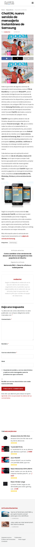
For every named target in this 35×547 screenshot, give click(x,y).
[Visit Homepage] (9, 3)
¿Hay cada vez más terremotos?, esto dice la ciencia (22, 523)
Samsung (13, 242)
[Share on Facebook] (6, 58)
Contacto (4, 541)
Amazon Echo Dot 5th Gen (20, 436)
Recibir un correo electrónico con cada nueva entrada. (16, 383)
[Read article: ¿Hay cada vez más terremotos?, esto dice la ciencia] (5, 524)
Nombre (5, 344)
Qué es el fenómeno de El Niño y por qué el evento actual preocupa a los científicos (22, 514)
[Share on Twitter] (17, 58)
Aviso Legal (21, 539)
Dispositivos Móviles (21, 10)
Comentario (6, 319)
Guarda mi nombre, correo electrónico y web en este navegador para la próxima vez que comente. (17, 372)
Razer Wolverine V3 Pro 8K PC (21, 469)
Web (3, 361)
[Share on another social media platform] (28, 58)
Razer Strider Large (18, 482)
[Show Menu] (33, 3)
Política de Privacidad (8, 539)
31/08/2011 (17, 32)
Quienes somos (6, 537)
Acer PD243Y (15, 458)
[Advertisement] (17, 414)
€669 (30, 452)
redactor (7, 32)
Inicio (3, 10)
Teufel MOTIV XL (17, 447)
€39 (16, 489)
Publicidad (18, 537)
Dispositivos (9, 10)
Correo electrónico (9, 353)
